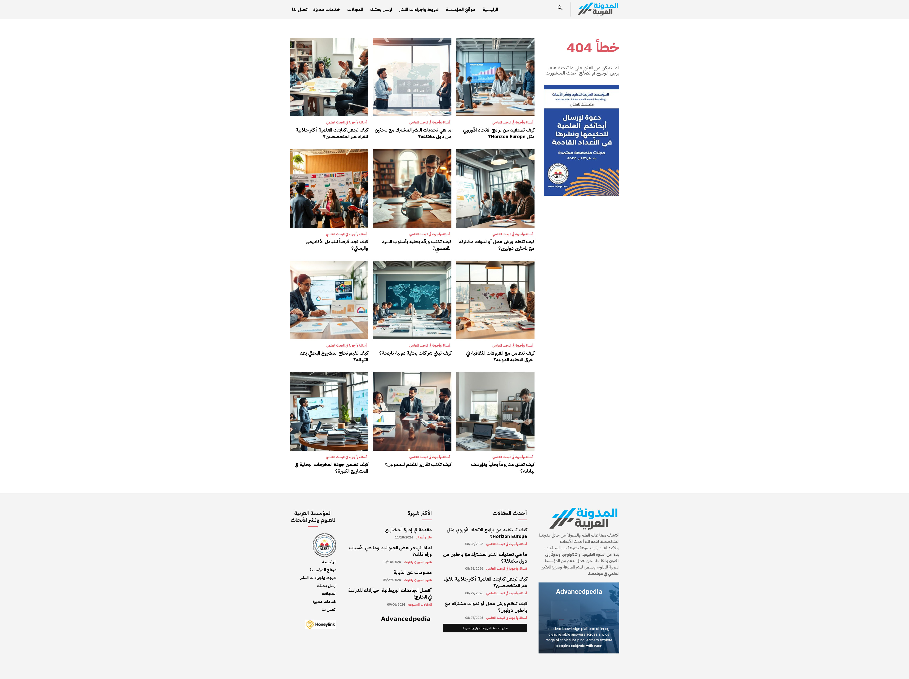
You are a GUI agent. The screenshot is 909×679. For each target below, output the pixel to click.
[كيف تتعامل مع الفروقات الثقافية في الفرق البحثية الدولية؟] (495, 300)
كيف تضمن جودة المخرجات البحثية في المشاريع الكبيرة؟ (331, 468)
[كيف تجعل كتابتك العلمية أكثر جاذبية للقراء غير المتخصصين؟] (329, 77)
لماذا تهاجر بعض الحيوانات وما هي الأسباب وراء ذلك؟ (390, 551)
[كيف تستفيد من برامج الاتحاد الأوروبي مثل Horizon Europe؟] (495, 77)
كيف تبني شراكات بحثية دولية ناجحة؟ (415, 353)
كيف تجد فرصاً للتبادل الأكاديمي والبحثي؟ (337, 245)
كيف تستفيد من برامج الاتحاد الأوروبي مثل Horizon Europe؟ (499, 133)
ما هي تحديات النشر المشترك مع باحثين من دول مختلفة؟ (413, 133)
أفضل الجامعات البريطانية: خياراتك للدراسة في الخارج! (390, 593)
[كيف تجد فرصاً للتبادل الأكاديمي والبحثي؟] (329, 188)
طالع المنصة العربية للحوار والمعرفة (485, 628)
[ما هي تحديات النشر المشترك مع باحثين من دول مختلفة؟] (412, 77)
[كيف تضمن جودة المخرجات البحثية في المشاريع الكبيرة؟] (329, 411)
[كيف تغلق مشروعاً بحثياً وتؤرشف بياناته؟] (495, 411)
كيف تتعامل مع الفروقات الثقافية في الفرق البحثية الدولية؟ (500, 356)
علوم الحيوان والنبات (418, 562)
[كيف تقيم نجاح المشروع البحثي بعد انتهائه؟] (329, 300)
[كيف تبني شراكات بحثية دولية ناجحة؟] (412, 300)
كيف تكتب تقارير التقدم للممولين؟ (418, 464)
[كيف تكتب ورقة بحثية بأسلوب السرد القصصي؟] (412, 188)
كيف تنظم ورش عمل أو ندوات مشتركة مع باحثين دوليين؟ (497, 245)
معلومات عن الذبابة (412, 572)
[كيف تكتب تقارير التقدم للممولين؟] (412, 411)
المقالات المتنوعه (420, 605)
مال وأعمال (424, 537)
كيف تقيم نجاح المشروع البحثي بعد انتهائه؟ (334, 356)
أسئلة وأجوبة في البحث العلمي (512, 122)
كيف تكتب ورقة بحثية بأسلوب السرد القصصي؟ (416, 245)
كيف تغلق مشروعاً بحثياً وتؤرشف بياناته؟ (503, 468)
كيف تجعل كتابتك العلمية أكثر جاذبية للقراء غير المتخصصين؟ (332, 133)
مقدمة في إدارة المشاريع (408, 529)
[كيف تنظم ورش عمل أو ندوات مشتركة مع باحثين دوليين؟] (495, 188)
